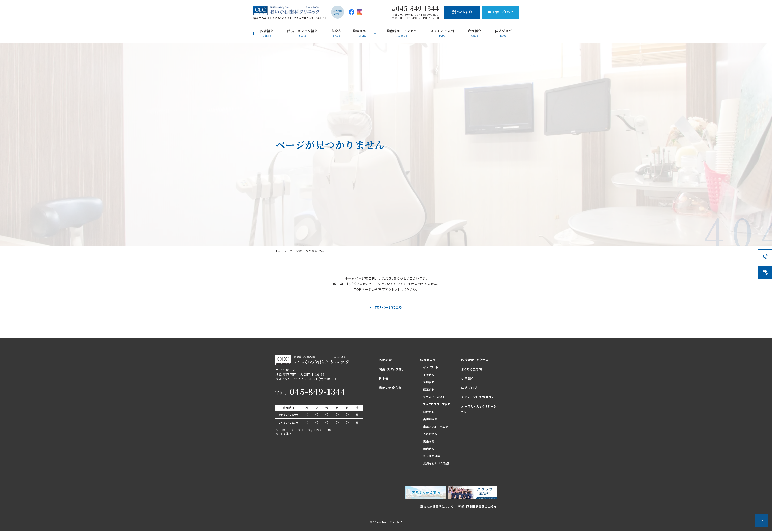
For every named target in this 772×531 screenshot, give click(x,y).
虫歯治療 (429, 441)
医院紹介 (385, 360)
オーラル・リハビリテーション (478, 409)
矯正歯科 (429, 389)
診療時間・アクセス (474, 360)
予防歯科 (429, 382)
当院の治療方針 (390, 388)
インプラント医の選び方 (478, 397)
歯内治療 (429, 449)
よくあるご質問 (471, 369)
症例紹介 (467, 378)
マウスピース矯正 (434, 397)
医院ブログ (469, 388)
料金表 (384, 378)
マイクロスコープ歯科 (437, 404)
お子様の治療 (431, 456)
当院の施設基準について (436, 506)
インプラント (430, 367)
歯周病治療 (430, 419)
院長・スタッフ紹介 (392, 369)
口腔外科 (429, 412)
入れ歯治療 (430, 434)
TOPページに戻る (388, 307)
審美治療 (429, 375)
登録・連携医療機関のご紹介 (477, 506)
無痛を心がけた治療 (436, 463)
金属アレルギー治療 (435, 426)
